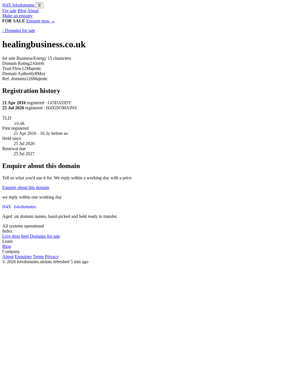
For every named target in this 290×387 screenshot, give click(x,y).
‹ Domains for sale (18, 30)
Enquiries (23, 256)
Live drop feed (15, 236)
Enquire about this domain (25, 187)
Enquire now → (40, 20)
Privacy (52, 256)
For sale (9, 10)
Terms (38, 256)
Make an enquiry (17, 15)
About (33, 10)
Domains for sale (45, 236)
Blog (22, 10)
